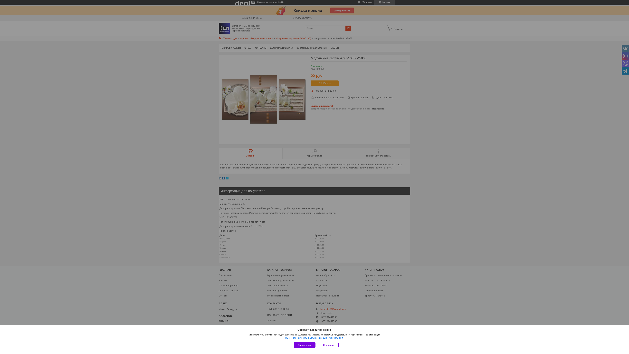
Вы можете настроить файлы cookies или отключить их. (313, 338)
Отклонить (328, 345)
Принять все (304, 345)
